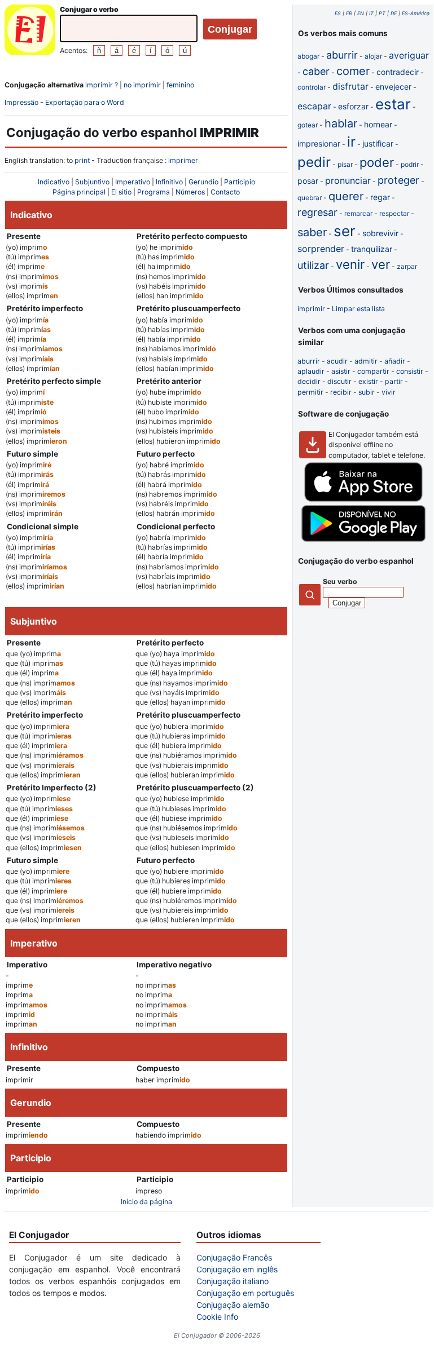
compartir (373, 371)
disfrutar (350, 86)
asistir (340, 371)
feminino (180, 85)
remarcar (358, 213)
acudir (337, 361)
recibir (341, 392)
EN (360, 13)
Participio (239, 182)
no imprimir (142, 85)
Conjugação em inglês (237, 1269)
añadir (394, 361)
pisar (345, 164)
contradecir (397, 72)
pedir (314, 162)
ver (380, 264)
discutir (339, 381)
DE (394, 13)
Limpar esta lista (358, 308)
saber (312, 232)
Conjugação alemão (232, 1305)
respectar (394, 213)
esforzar (353, 106)
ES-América (415, 13)
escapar (314, 106)
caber (316, 71)
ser (345, 231)
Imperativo (132, 182)
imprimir (311, 308)
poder (377, 162)
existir (368, 381)
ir (351, 142)
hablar (341, 123)
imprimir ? (101, 85)
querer (345, 196)
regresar (317, 212)
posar (307, 180)
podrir (410, 164)
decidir (309, 381)
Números (190, 192)
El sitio (121, 192)
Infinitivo (169, 182)
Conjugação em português (245, 1293)
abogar (308, 56)
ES (338, 13)
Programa (153, 192)
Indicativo (53, 182)
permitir (310, 392)
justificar (377, 143)
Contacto (225, 192)
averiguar (409, 55)
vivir (389, 392)
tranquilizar (371, 249)
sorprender (320, 248)
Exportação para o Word (84, 102)
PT (382, 13)
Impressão (21, 102)
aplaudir (311, 371)
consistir (409, 371)
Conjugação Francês (234, 1257)
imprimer (183, 160)
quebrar (309, 197)
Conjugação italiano (232, 1281)
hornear (378, 124)
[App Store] (363, 499)
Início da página (146, 1201)
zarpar (407, 266)
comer (353, 71)
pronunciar (348, 180)
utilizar (313, 265)
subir (366, 392)
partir (394, 381)
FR (349, 13)
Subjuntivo (92, 182)
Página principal (79, 192)
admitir (366, 361)
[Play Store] (363, 539)
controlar (311, 87)
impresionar (318, 143)
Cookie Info (217, 1316)
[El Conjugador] (30, 31)
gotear (307, 125)
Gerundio (203, 182)
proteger (398, 180)
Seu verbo (340, 581)
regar (380, 197)
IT (371, 13)
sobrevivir (380, 233)
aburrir (342, 55)
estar (393, 104)
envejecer (393, 86)
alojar (373, 56)
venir (350, 264)
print (82, 160)
